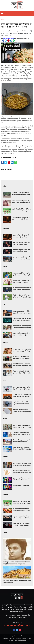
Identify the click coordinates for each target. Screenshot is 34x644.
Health (5, 419)
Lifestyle (5, 342)
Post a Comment (6, 169)
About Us (6, 636)
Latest (5, 186)
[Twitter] (17, 630)
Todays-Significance (20, 638)
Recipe (3, 19)
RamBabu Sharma (8, 38)
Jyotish (5, 457)
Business (5, 495)
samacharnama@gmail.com (17, 623)
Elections (29, 638)
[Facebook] (14, 630)
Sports (5, 266)
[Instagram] (20, 630)
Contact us (27, 636)
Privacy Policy (12, 636)
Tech (4, 304)
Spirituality (11, 638)
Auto (4, 380)
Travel (5, 533)
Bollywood (6, 228)
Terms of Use (20, 636)
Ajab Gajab (5, 638)
